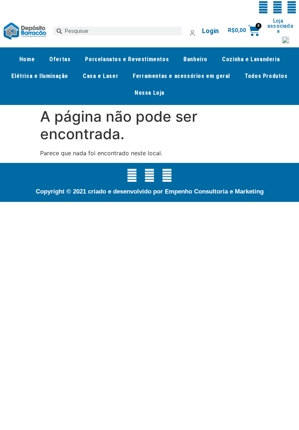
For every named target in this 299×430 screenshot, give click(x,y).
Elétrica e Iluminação (39, 76)
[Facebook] (278, 7)
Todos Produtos (266, 76)
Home (27, 59)
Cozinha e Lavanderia (251, 59)
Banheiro (195, 59)
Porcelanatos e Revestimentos (127, 59)
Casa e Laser (100, 76)
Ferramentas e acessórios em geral (181, 76)
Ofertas (59, 59)
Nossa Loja (149, 92)
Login (210, 31)
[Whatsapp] (263, 7)
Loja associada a (280, 26)
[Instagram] (292, 7)
